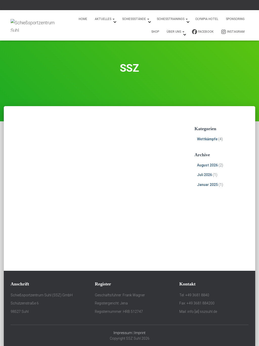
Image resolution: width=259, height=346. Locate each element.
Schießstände (134, 19)
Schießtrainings (171, 19)
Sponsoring (235, 19)
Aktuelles (103, 19)
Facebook (205, 31)
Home (83, 19)
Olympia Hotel (206, 19)
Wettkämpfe (207, 139)
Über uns (174, 31)
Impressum (123, 333)
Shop (155, 31)
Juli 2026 (204, 175)
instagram (236, 31)
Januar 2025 (207, 185)
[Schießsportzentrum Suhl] (34, 25)
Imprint (139, 333)
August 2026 (207, 165)
